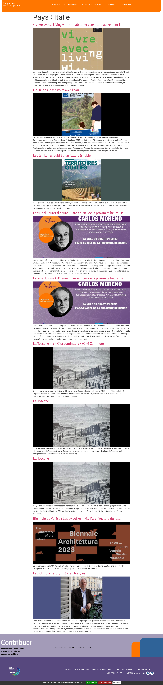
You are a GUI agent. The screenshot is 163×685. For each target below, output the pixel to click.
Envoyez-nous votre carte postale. (65, 648)
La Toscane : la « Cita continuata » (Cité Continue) (68, 343)
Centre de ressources (91, 4)
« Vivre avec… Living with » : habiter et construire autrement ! (76, 24)
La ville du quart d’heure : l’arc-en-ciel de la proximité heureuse (78, 213)
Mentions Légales (124, 669)
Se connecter (125, 4)
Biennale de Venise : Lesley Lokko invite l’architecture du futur (77, 518)
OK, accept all (92, 682)
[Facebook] (148, 673)
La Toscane (41, 401)
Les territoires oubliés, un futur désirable (62, 155)
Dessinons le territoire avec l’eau (56, 90)
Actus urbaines (71, 4)
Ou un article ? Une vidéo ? (83, 648)
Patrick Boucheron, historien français (59, 573)
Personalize (117, 682)
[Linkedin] (152, 673)
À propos (56, 4)
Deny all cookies (105, 682)
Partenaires (110, 4)
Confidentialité (142, 669)
